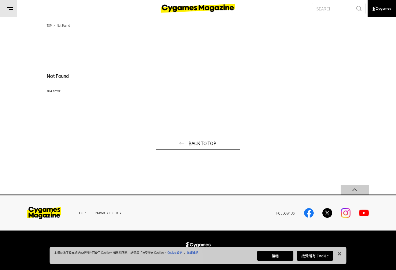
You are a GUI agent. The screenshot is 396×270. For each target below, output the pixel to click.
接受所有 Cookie (314, 255)
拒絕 (275, 255)
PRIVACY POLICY (108, 212)
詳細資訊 (192, 252)
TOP (82, 212)
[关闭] (339, 253)
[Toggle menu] (8, 8)
